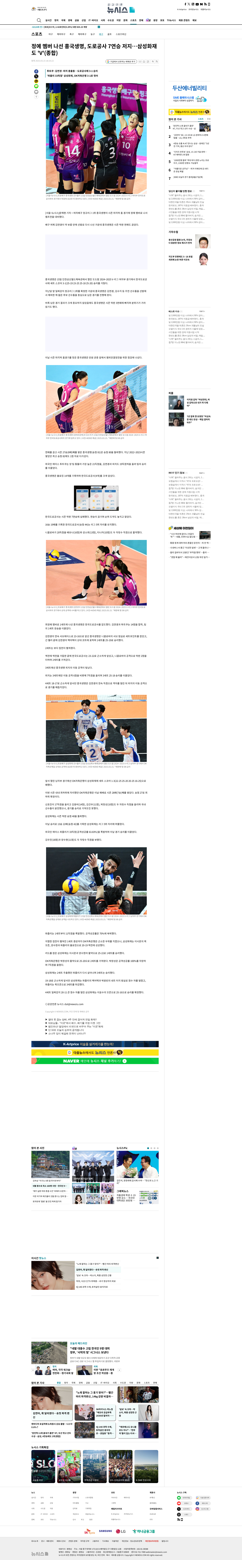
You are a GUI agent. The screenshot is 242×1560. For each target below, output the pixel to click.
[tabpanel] (138, 1168)
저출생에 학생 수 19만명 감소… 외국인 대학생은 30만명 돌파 (126, 1199)
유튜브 (186, 1503)
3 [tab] (154, 1148)
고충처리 (95, 1541)
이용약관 (115, 1541)
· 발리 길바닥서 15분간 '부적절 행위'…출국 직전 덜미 (190, 552)
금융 (77, 20)
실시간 (48, 20)
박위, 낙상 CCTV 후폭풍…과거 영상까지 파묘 (96, 1281)
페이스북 (205, 1503)
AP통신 (152, 1497)
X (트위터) (186, 1509)
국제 (63, 20)
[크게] (157, 62)
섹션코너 (76, 1514)
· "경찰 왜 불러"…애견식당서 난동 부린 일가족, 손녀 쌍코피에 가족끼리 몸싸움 (190, 557)
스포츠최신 (121, 34)
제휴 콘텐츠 (184, 20)
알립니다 (165, 1541)
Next (119, 1370)
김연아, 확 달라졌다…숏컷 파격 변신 (92, 1269)
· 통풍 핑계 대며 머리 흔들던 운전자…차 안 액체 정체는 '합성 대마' (190, 542)
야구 (51, 34)
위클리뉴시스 (206, 9)
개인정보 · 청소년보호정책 (132, 1541)
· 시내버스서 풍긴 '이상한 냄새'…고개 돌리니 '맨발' (190, 547)
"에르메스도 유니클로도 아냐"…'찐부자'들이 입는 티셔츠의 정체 (127, 1430)
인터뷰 (75, 1508)
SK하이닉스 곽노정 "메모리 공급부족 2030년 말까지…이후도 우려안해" (104, 1412)
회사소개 (34, 1541)
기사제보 (105, 1541)
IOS (151, 1519)
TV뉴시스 (171, 20)
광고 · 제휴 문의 (47, 1541)
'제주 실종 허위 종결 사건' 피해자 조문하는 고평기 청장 (51, 1191)
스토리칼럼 (89, 1497)
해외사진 (127, 1497)
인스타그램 (204, 1509)
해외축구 (82, 34)
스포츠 (133, 20)
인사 (74, 1519)
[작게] (153, 62)
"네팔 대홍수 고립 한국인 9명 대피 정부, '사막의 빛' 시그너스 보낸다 (90, 1350)
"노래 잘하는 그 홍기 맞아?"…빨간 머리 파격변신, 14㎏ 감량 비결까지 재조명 (94, 1394)
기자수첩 (173, 232)
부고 (82, 1519)
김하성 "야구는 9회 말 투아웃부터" (47, 1180)
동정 (90, 1519)
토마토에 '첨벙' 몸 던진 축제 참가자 (47, 1201)
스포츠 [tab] (200, 118)
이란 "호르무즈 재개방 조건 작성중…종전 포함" (104, 1373)
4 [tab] (158, 1148)
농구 (93, 34)
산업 (84, 20)
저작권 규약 (84, 1541)
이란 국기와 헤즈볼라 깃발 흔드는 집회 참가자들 (51, 1196)
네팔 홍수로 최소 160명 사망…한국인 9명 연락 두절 (51, 1185)
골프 (109, 34)
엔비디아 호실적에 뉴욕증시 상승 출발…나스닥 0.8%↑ (51, 1425)
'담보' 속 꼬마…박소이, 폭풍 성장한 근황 (93, 1275)
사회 (103, 20)
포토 (162, 20)
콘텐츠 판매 (72, 1541)
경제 (70, 20)
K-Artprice (182, 9)
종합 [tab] (209, 118)
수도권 (111, 20)
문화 (125, 20)
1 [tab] (148, 1148)
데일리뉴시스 (90, 1514)
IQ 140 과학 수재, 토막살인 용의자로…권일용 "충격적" (104, 1430)
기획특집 (88, 1508)
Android (153, 1514)
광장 (155, 20)
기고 (86, 1503)
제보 (194, 20)
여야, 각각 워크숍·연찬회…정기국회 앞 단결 (63, 1373)
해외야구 (61, 34)
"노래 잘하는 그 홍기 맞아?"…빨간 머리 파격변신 (97, 1263)
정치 (56, 20)
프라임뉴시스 (194, 9)
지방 (119, 20)
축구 (72, 34)
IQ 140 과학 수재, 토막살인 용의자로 (92, 1286)
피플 (171, 393)
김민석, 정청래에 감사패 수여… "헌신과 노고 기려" (137, 1182)
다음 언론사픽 (204, 1497)
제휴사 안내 (61, 1541)
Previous (33, 1370)
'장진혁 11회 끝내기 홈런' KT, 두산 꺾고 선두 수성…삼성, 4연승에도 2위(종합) (51, 1434)
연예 (141, 20)
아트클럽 (76, 1503)
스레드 (186, 1514)
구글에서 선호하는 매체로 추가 (122, 61)
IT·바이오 (93, 20)
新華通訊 (153, 1503)
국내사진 (114, 1497)
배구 (101, 34)
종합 (59, 1382)
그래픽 (113, 1503)
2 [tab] (151, 1148)
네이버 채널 (186, 1497)
